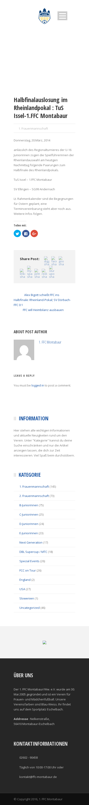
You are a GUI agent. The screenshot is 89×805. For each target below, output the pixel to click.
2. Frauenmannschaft (34, 516)
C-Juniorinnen (28, 535)
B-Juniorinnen (28, 526)
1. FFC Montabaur (66, 344)
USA (22, 609)
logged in (37, 406)
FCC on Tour (27, 591)
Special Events (29, 581)
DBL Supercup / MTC (33, 572)
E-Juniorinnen (28, 554)
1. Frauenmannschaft (33, 128)
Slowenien (26, 619)
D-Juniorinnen (28, 544)
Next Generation (30, 563)
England (25, 600)
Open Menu (62, 15)
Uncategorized (29, 628)
